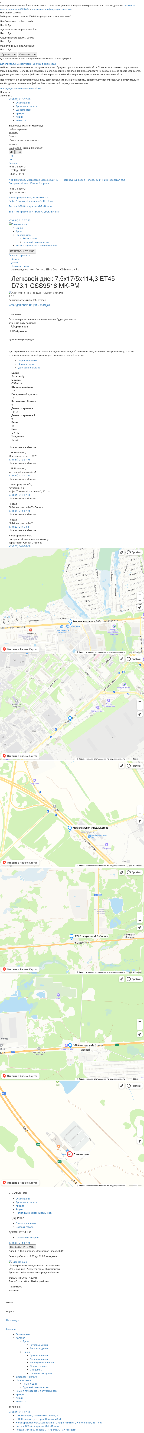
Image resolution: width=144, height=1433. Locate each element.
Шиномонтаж (23, 109)
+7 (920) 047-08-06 (20, 546)
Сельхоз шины (38, 1366)
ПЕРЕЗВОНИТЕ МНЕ (22, 251)
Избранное (20, 331)
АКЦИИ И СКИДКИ (39, 305)
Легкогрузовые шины (42, 1362)
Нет (19, 151)
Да (11, 151)
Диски (19, 231)
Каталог (20, 1337)
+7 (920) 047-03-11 (20, 526)
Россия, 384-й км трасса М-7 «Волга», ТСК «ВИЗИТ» (46, 1429)
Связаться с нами (26, 1223)
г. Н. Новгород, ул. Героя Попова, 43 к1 (79, 179)
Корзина (13, 163)
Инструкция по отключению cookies (20, 88)
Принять (5, 92)
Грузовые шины (39, 1355)
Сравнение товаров (27, 1237)
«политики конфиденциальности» (51, 9)
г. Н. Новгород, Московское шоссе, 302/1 (32, 179)
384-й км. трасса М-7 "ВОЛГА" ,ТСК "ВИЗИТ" (34, 211)
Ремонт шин (30, 238)
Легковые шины (39, 1359)
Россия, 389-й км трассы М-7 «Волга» (30, 206)
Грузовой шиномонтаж (36, 242)
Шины (19, 227)
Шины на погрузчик (41, 1373)
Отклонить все (27, 54)
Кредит (20, 113)
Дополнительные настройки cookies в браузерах (28, 63)
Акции (19, 116)
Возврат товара (25, 1226)
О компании (23, 102)
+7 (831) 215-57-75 (20, 99)
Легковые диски (39, 1348)
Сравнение (21, 326)
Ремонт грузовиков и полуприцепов (36, 245)
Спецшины (36, 1369)
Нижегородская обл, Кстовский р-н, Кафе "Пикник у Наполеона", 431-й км (31, 199)
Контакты (21, 120)
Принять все (8, 54)
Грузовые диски (39, 1344)
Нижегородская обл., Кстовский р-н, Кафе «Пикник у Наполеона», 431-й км (59, 1422)
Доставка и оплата (26, 106)
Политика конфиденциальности (34, 1212)
